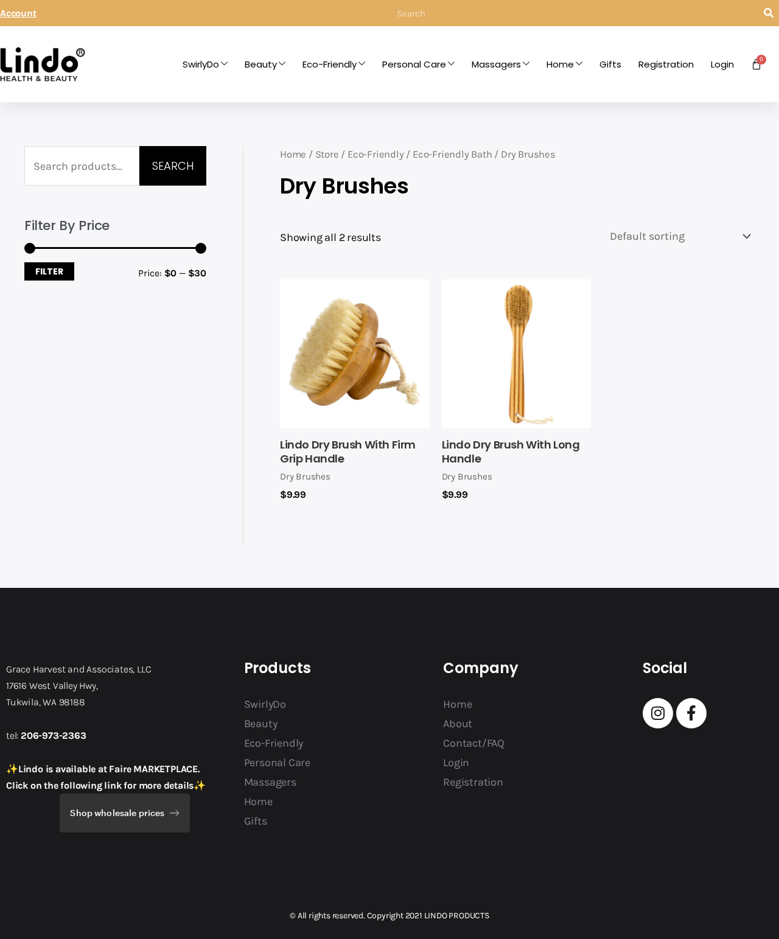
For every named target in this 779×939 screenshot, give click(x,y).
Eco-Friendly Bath (452, 154)
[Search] (768, 13)
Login (722, 64)
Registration (666, 64)
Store (327, 154)
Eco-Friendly (329, 64)
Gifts (610, 64)
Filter (49, 271)
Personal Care (414, 64)
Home (560, 64)
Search (173, 165)
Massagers (496, 64)
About (457, 723)
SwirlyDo (201, 64)
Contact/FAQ (474, 743)
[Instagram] (658, 713)
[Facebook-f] (691, 713)
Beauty (261, 64)
